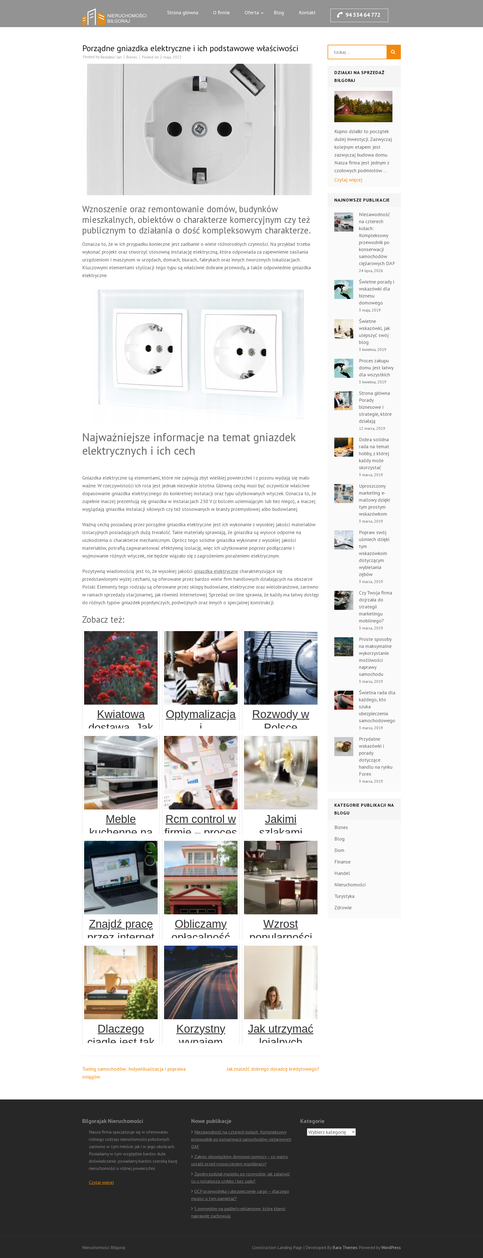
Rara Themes (346, 1247)
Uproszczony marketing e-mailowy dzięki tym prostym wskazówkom (374, 500)
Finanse (342, 861)
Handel (342, 873)
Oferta (252, 12)
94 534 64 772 (362, 14)
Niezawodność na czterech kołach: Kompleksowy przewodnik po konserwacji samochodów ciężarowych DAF (241, 1139)
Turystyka (344, 896)
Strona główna (182, 12)
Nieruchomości (350, 884)
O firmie (221, 12)
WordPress (391, 1247)
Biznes (131, 57)
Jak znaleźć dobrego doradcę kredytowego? (273, 1069)
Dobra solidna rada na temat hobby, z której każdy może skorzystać (374, 453)
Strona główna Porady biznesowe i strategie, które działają (375, 407)
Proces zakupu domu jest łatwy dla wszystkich (376, 367)
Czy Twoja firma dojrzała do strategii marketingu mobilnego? (375, 606)
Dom (339, 850)
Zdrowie (343, 907)
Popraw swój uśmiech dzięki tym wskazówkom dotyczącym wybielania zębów (374, 553)
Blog (279, 12)
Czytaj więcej (348, 179)
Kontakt (307, 12)
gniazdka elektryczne (216, 571)
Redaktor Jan (111, 57)
